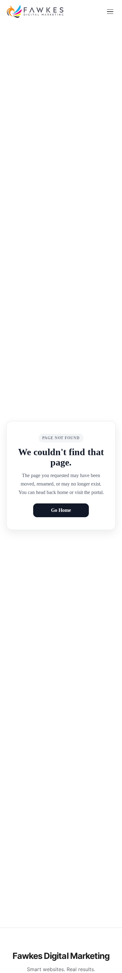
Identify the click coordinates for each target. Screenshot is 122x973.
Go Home (61, 510)
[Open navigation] (110, 11)
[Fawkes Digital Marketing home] (35, 11)
